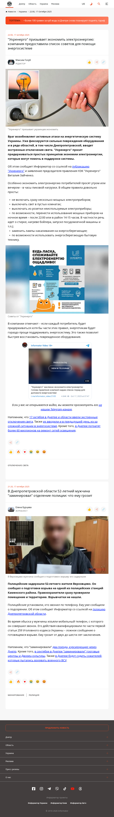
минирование (16, 695)
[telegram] (49, 788)
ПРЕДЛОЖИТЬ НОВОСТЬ (57, 727)
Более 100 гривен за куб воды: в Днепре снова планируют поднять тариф (65, 20)
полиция (34, 695)
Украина (44, 3)
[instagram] (41, 788)
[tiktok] (64, 788)
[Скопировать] (103, 62)
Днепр (22, 3)
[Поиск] (99, 4)
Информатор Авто (78, 803)
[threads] (80, 788)
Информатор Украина (37, 803)
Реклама (55, 3)
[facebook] (33, 788)
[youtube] (72, 788)
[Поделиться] (97, 62)
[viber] (57, 788)
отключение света (18, 465)
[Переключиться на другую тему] (91, 4)
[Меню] (106, 4)
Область (32, 3)
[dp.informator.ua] (9, 4)
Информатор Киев (59, 803)
